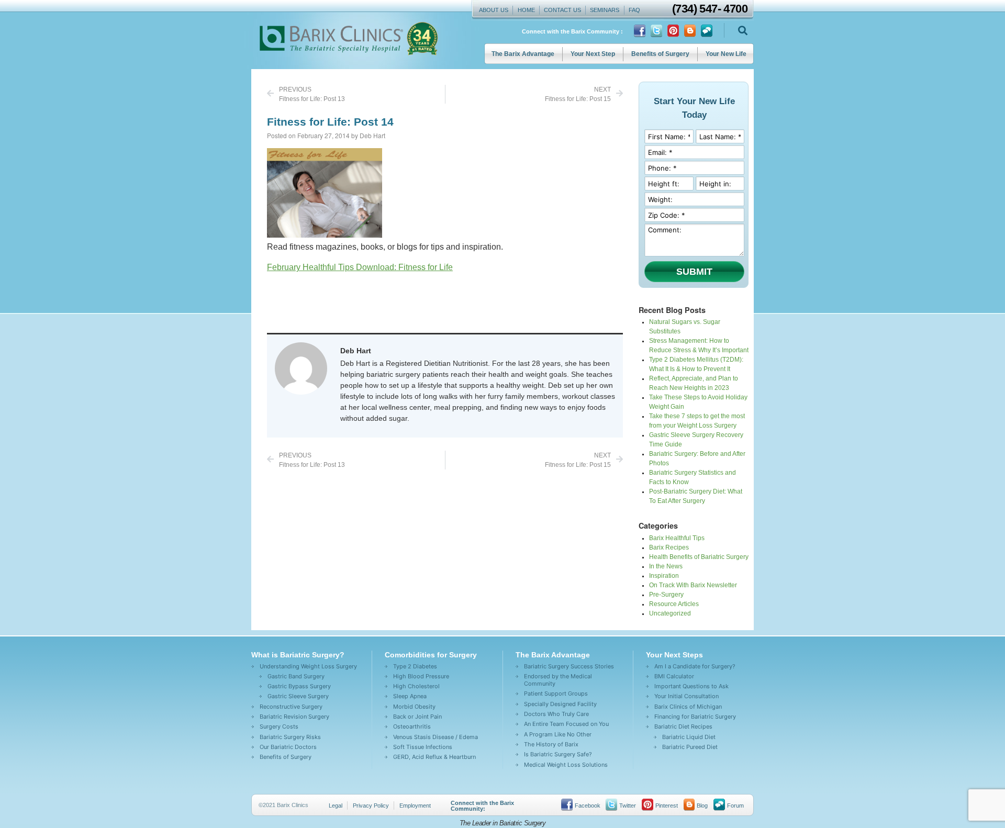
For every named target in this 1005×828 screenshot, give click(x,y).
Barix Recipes (669, 547)
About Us (493, 10)
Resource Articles (674, 604)
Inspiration (664, 575)
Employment (415, 805)
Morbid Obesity (414, 706)
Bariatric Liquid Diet (689, 737)
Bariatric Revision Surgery (294, 716)
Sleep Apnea (410, 696)
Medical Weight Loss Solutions (566, 764)
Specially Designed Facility (560, 704)
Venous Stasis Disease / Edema (435, 737)
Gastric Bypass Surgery (299, 686)
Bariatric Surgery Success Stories (569, 666)
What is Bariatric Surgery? (297, 655)
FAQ (634, 10)
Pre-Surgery (666, 594)
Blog (702, 805)
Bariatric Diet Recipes (683, 726)
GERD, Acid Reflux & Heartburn (434, 756)
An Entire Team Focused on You (566, 724)
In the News (666, 566)
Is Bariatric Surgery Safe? (558, 754)
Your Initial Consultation (686, 696)
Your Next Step (593, 54)
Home (526, 10)
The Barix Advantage (523, 54)
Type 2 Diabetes (415, 666)
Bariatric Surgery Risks (290, 737)
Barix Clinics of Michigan (688, 706)
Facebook (587, 805)
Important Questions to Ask (691, 686)
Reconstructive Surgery (291, 706)
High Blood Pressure (421, 676)
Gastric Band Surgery (296, 676)
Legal (335, 805)
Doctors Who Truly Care (556, 714)
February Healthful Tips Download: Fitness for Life (360, 267)
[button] (742, 30)
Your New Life (726, 54)
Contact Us (562, 10)
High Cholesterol (416, 686)
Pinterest (666, 805)
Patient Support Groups (556, 693)
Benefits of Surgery (660, 54)
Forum (735, 805)
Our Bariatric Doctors (288, 747)
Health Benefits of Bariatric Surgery (699, 557)
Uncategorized (670, 613)
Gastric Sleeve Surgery (298, 696)
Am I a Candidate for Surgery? (694, 666)
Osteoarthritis (412, 726)
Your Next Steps (674, 655)
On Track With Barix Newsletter (693, 585)
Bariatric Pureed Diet (690, 747)
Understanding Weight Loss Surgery (308, 666)
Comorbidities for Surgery (431, 655)
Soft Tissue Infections (422, 747)
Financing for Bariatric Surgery (695, 716)
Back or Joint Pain (417, 716)
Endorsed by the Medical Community (558, 680)
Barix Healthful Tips (677, 538)
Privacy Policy (371, 805)
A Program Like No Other (557, 734)
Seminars (604, 10)
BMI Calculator (674, 676)
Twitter (627, 805)
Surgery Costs (279, 726)
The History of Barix (551, 744)
